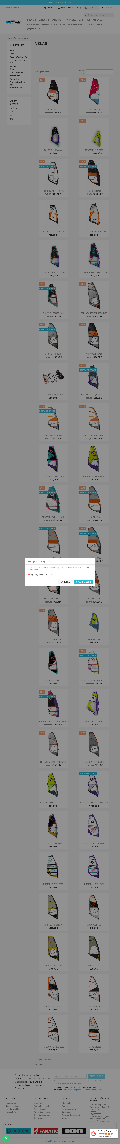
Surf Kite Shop (104, 1131)
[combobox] (60, 574)
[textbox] (60, 574)
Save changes (83, 582)
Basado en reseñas (104, 1136)
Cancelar (66, 582)
